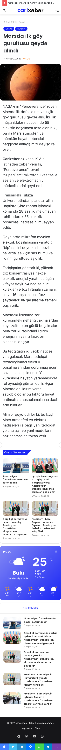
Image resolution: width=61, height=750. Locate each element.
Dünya (22, 22)
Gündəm (21, 29)
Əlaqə (37, 728)
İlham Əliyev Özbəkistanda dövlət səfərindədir (15, 479)
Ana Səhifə (11, 22)
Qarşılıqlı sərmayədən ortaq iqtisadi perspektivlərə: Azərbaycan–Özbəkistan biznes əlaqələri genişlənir (45, 484)
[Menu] (57, 11)
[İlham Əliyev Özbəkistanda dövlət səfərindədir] (16, 465)
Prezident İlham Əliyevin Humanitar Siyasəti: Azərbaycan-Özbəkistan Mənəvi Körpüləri (45, 525)
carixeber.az (22, 723)
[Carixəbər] (31, 10)
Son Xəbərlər (30, 608)
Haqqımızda (26, 728)
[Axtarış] (4, 11)
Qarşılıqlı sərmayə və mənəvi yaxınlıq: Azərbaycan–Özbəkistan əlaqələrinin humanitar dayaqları (15, 526)
